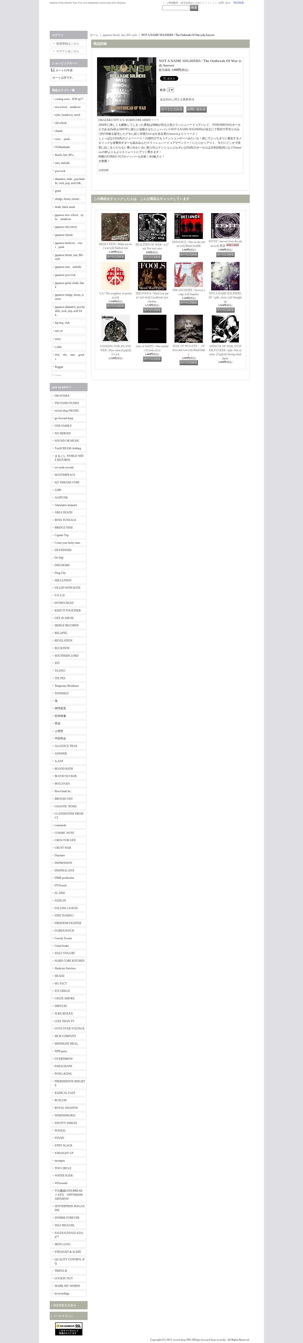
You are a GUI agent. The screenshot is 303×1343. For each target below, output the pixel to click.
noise (58, 339)
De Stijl (59, 557)
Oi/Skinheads (62, 147)
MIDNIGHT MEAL (66, 1043)
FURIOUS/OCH (64, 930)
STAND (59, 1138)
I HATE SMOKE (65, 998)
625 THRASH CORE (67, 482)
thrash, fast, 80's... (65, 155)
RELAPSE (61, 633)
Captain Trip (62, 535)
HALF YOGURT (65, 953)
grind (58, 191)
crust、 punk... (63, 139)
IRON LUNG (63, 1244)
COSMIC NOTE (64, 833)
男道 (57, 723)
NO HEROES (63, 433)
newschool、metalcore (67, 107)
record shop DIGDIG (67, 410)
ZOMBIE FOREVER (67, 1217)
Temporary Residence (67, 685)
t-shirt (58, 347)
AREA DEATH (63, 512)
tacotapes (60, 1160)
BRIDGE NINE (64, 527)
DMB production (64, 878)
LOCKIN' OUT (64, 1278)
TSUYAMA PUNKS (67, 403)
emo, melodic (62, 163)
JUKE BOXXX (64, 1013)
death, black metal (65, 207)
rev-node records (64, 467)
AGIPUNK (61, 497)
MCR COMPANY (65, 1036)
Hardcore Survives (65, 968)
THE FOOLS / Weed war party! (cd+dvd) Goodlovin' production (152, 297)
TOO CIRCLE (63, 1168)
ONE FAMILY (63, 425)
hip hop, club (62, 322)
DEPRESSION (63, 863)
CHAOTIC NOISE (66, 806)
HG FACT (61, 983)
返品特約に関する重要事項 (177, 99)
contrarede (60, 825)
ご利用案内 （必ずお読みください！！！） (189, 2)
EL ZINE (60, 893)
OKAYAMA (62, 395)
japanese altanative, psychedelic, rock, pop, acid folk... (70, 311)
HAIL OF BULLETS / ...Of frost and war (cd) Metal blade (188, 350)
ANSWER (61, 753)
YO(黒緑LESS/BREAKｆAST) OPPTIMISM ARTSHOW (69, 1194)
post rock (60, 171)
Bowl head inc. (63, 791)
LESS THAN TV (65, 1021)
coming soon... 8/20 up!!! (69, 99)
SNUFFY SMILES (66, 1123)
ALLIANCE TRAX (66, 746)
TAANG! (60, 670)
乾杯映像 (60, 716)
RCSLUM (61, 1100)
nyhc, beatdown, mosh (67, 115)
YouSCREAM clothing (68, 448)
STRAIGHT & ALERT (68, 1251)
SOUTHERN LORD (67, 655)
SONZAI (60, 1130)
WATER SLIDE (64, 1175)
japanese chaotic (64, 235)
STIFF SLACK (63, 1145)
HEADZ (59, 976)
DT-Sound (61, 885)
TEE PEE (60, 678)
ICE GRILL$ (62, 991)
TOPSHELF (62, 693)
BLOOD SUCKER (66, 776)
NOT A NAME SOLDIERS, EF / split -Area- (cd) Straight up (225, 297)
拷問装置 (60, 708)
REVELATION (63, 640)
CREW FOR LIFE (65, 840)
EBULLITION (63, 580)
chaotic (59, 131)
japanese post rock (65, 275)
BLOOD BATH (64, 768)
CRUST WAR (63, 847)
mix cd (58, 330)
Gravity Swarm (63, 938)
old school (61, 123)
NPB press (61, 1051)
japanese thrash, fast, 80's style (120, 35)
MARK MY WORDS (67, 1286)
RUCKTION (62, 648)
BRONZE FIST (64, 798)
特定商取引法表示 (64, 1305)
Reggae (59, 366)
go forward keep (64, 418)
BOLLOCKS (62, 783)
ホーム (94, 35)
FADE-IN (60, 900)
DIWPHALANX (64, 870)
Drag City (60, 573)
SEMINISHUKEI (65, 1115)
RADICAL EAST (65, 1093)
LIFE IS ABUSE (64, 618)
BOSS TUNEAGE (65, 520)
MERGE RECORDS (67, 625)
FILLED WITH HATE (67, 587)
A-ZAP (59, 761)
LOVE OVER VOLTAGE (70, 1028)
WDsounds (61, 1183)
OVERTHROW (64, 1058)
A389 (58, 490)
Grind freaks (62, 946)
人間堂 (59, 731)
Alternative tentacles (66, 505)
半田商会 (60, 738)
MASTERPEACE (65, 474)
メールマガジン (63, 1316)
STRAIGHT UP (64, 1153)
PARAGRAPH (63, 1066)
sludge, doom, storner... (68, 199)
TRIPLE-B (61, 1270)
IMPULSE (61, 1006)
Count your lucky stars (67, 542)
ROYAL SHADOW (66, 1107)
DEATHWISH (63, 550)
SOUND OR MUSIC (67, 440)
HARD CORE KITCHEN (70, 960)
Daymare (60, 855)
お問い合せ (224, 2)
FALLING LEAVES (66, 908)
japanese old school (66, 227)
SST (57, 663)
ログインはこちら (67, 51)
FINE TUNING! (64, 915)
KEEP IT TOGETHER (68, 610)
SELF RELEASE (64, 1225)
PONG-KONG (63, 1073)
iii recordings (62, 1293)
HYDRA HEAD (64, 603)
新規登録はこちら (67, 43)
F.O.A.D (60, 595)
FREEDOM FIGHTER (68, 923)
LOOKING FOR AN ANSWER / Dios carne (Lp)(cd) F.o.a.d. (115, 350)
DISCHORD (62, 565)
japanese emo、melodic (68, 267)
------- (58, 375)
